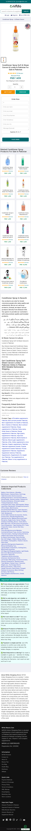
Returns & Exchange (8, 782)
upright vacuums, (6, 568)
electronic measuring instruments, (11, 553)
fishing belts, (13, 540)
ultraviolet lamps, (19, 501)
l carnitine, (22, 563)
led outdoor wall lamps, (8, 559)
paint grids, (4, 542)
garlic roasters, (23, 509)
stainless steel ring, (7, 521)
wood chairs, (16, 568)
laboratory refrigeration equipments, (12, 544)
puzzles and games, (7, 501)
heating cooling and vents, (20, 534)
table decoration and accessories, (11, 496)
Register (15, 15)
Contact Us (5, 757)
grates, (25, 515)
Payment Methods (7, 779)
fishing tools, (14, 563)
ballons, (3, 492)
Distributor (5, 769)
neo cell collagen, (6, 539)
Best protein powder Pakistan (17, 420)
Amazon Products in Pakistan (10, 805)
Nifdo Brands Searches (8, 809)
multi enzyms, (5, 494)
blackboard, (11, 506)
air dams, (4, 572)
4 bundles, (18, 492)
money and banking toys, (8, 546)
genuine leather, (15, 499)
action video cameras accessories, (12, 515)
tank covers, (17, 566)
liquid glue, (4, 506)
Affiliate (4, 771)
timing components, (7, 503)
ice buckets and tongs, (8, 504)
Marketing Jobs (6, 794)
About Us (4, 759)
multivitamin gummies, (8, 549)
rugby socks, (12, 520)
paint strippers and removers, (10, 573)
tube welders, (5, 563)
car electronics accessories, (19, 523)
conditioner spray (8, 19)
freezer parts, (5, 516)
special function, (6, 518)
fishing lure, (24, 499)
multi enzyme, (14, 508)
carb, (2, 513)
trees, (27, 525)
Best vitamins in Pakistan (10, 425)
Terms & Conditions (7, 787)
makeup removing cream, (19, 518)
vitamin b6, (4, 527)
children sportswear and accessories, (12, 535)
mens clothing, (19, 570)
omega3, (23, 568)
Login (7, 15)
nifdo (9, 442)
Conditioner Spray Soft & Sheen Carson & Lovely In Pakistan (23, 191)
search (26, 11)
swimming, (25, 532)
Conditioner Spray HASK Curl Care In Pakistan (8, 237)
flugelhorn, (19, 511)
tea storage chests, (15, 565)
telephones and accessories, (10, 556)
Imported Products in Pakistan (10, 807)
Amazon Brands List (7, 812)
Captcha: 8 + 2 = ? (15, 132)
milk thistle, (5, 528)
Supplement (21, 451)
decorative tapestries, (8, 554)
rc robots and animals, (8, 537)
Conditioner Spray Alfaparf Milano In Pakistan (8, 169)
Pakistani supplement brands (11, 446)
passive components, (7, 561)
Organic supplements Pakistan (18, 444)
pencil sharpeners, (6, 525)
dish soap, (22, 494)
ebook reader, (5, 499)
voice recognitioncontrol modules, (11, 530)
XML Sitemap (5, 789)
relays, (27, 504)
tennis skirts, (23, 521)
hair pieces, (10, 572)
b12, (23, 525)
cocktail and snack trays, (9, 532)
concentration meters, (20, 497)
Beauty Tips (5, 762)
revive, (16, 521)
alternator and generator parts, (10, 558)
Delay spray (22, 429)
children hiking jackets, (19, 539)
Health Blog (5, 766)
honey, (16, 503)
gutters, (19, 532)
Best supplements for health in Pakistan (15, 423)
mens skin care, (6, 523)
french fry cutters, (22, 559)
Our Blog (4, 764)
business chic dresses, (8, 511)
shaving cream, (19, 561)
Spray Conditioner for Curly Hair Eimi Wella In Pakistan (7, 260)
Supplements (6, 455)
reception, (4, 520)
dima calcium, (10, 492)
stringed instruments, (22, 506)
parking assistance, (7, 497)
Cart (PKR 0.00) (25, 15)
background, (8, 513)
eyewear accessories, (7, 570)
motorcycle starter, (7, 566)
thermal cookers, (6, 534)
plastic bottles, (20, 537)
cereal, (22, 573)
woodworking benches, (17, 516)
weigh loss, (4, 565)
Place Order (15, 139)
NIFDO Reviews (6, 754)
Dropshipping (5, 792)
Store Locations (6, 796)
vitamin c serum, (23, 540)
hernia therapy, (21, 520)
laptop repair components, (9, 547)
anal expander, (20, 504)
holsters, (4, 575)
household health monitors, (9, 509)
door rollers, (5, 540)
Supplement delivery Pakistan (11, 453)
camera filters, (14, 494)
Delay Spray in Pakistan (9, 431)
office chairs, (5, 508)
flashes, (25, 511)
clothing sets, (22, 547)
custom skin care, (18, 527)
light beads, (25, 551)
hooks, (10, 527)
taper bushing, (17, 525)
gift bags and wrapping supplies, (11, 551)
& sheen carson (19, 19)
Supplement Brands (7, 814)
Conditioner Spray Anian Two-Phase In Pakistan (7, 191)
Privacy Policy (6, 784)
